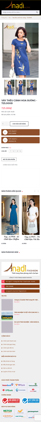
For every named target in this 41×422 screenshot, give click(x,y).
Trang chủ (4, 17)
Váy (10, 17)
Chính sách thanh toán (9, 341)
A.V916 (3, 243)
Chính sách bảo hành (9, 351)
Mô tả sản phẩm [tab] (9, 159)
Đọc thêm (16, 302)
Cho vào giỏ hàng (19, 124)
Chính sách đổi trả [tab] (10, 165)
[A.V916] (14, 218)
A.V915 (24, 243)
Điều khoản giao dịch (9, 364)
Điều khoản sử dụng (9, 361)
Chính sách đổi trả (8, 348)
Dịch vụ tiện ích (7, 368)
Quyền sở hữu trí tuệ (9, 371)
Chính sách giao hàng (9, 344)
